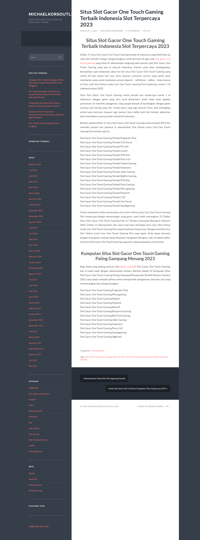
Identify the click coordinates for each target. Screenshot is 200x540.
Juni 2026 (33, 176)
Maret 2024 (34, 251)
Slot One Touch (119, 357)
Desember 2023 (36, 268)
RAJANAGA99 (35, 411)
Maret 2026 (34, 193)
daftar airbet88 (128, 266)
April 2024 (33, 245)
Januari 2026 (35, 204)
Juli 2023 (33, 279)
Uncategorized (35, 451)
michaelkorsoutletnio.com (62, 14)
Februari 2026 (35, 199)
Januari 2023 (35, 314)
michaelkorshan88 (112, 31)
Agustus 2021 (35, 354)
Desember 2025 (36, 210)
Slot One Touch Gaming (137, 357)
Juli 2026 (33, 170)
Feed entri (33, 479)
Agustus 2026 (35, 164)
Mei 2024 (33, 239)
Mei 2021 (33, 366)
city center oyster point (39, 394)
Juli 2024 (33, 227)
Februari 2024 (35, 256)
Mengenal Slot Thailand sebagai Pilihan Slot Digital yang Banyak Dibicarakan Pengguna (46, 83)
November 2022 (36, 325)
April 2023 (33, 297)
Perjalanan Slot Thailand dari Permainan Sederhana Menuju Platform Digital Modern (46, 114)
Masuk (32, 473)
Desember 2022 (36, 320)
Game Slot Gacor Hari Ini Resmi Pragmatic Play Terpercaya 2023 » (138, 388)
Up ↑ (168, 406)
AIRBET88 (33, 388)
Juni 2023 (33, 285)
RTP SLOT (33, 416)
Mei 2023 (33, 291)
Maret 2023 (34, 302)
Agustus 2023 (35, 274)
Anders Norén (155, 406)
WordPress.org (35, 490)
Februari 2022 (35, 343)
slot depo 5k (34, 434)
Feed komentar (35, 485)
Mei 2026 (33, 181)
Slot (30, 422)
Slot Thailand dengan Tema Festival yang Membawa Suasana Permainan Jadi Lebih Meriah (45, 94)
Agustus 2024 (35, 222)
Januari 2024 (35, 262)
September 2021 (36, 348)
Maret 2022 (34, 337)
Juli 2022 (33, 331)
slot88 (32, 445)
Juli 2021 (33, 360)
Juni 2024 (33, 233)
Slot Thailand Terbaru (38, 440)
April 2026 (33, 187)
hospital (32, 399)
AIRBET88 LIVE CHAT (39, 526)
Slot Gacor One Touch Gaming (98, 357)
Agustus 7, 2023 (88, 31)
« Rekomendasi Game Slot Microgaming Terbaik (104, 378)
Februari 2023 (35, 308)
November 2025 (36, 216)
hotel (31, 405)
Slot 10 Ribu (34, 428)
